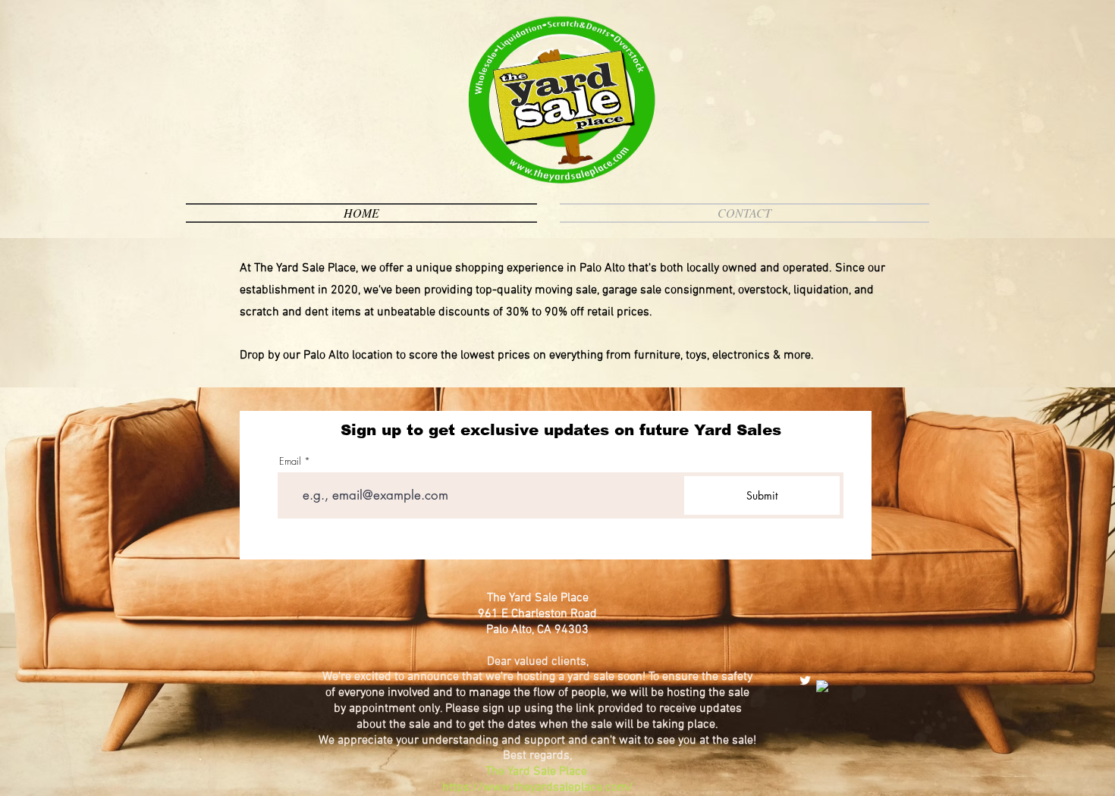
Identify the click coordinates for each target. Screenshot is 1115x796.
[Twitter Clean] (805, 680)
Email (290, 461)
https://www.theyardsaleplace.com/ (537, 787)
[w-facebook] (822, 686)
